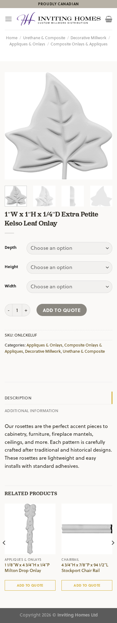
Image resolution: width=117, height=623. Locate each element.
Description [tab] (18, 398)
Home (11, 37)
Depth (11, 247)
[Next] (102, 126)
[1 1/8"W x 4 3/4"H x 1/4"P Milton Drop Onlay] (30, 529)
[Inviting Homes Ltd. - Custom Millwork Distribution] (58, 19)
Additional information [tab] (32, 410)
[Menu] (8, 18)
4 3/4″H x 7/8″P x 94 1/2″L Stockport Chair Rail (84, 567)
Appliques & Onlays (27, 44)
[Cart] (108, 19)
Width (10, 286)
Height (11, 266)
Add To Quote (62, 310)
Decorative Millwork (88, 37)
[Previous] (14, 126)
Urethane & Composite (44, 37)
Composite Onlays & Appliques (79, 44)
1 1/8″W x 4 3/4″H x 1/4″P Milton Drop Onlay (27, 567)
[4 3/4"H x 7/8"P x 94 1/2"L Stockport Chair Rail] (86, 529)
